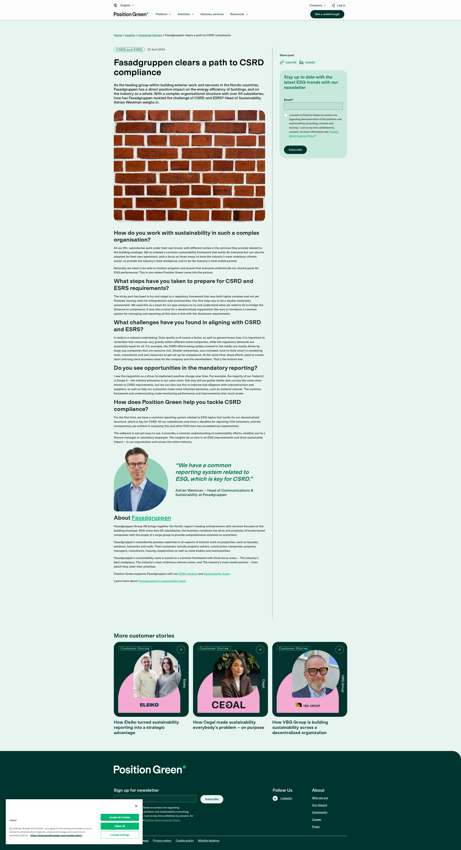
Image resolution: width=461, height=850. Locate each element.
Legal (145, 840)
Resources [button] (237, 14)
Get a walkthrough (327, 14)
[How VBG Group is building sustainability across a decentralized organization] (309, 679)
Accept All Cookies (119, 817)
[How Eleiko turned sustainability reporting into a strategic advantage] (151, 679)
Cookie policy (185, 840)
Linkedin (310, 62)
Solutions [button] (184, 14)
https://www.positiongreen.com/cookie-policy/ (56, 835)
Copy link (290, 62)
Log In (341, 5)
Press (316, 826)
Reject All (120, 826)
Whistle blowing (208, 840)
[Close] (136, 806)
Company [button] (315, 5)
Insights (130, 35)
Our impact (319, 805)
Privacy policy (162, 840)
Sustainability (213, 573)
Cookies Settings (119, 835)
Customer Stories (150, 35)
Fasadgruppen (151, 517)
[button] (125, 5)
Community (319, 812)
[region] (74, 821)
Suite (226, 573)
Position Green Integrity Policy (162, 820)
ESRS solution (188, 573)
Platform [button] (161, 14)
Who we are (320, 798)
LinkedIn (286, 798)
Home (118, 35)
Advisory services (212, 14)
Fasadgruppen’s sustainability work (161, 581)
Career (316, 819)
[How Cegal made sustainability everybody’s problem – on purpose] (230, 679)
